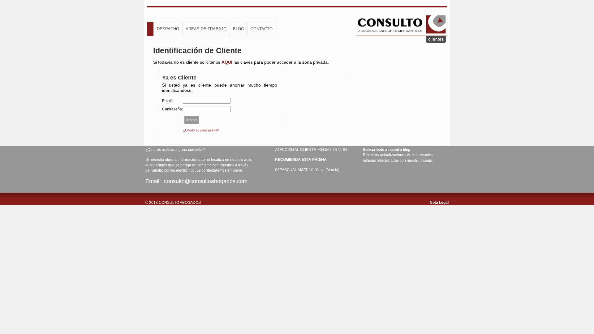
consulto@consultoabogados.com (206, 181)
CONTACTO (262, 29)
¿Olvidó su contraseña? (201, 130)
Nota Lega (439, 202)
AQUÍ (227, 62)
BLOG (238, 29)
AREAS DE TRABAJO (206, 29)
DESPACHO (168, 29)
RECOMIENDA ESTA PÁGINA (301, 159)
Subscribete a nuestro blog (386, 150)
